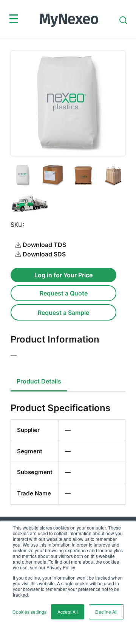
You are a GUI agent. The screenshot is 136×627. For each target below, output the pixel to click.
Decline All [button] (106, 611)
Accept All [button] (67, 611)
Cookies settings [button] (29, 611)
